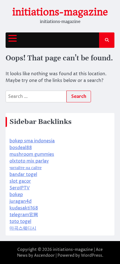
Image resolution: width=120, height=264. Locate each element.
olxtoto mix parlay (29, 161)
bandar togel (23, 174)
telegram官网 (23, 215)
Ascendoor (44, 255)
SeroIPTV (19, 188)
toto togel (20, 221)
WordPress (91, 255)
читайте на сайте (25, 168)
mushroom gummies (31, 154)
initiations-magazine (60, 12)
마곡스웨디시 (22, 228)
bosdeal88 (20, 148)
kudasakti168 (23, 208)
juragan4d (20, 201)
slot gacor (20, 181)
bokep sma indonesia (32, 141)
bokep (16, 195)
